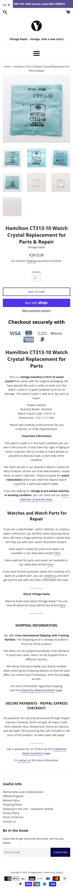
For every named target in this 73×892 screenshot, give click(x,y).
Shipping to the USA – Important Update (28, 809)
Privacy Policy (11, 813)
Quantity (36, 271)
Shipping (31, 261)
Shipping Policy (12, 804)
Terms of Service (13, 817)
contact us (50, 575)
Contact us (9, 821)
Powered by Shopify (53, 872)
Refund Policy (11, 800)
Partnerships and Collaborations (23, 792)
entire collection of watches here (44, 497)
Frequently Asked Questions (37, 690)
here (57, 553)
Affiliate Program (13, 796)
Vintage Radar (35, 872)
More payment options (36, 310)
